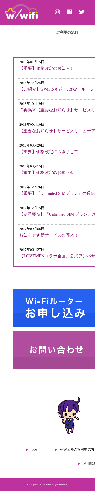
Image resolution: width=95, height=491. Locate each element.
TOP (34, 449)
